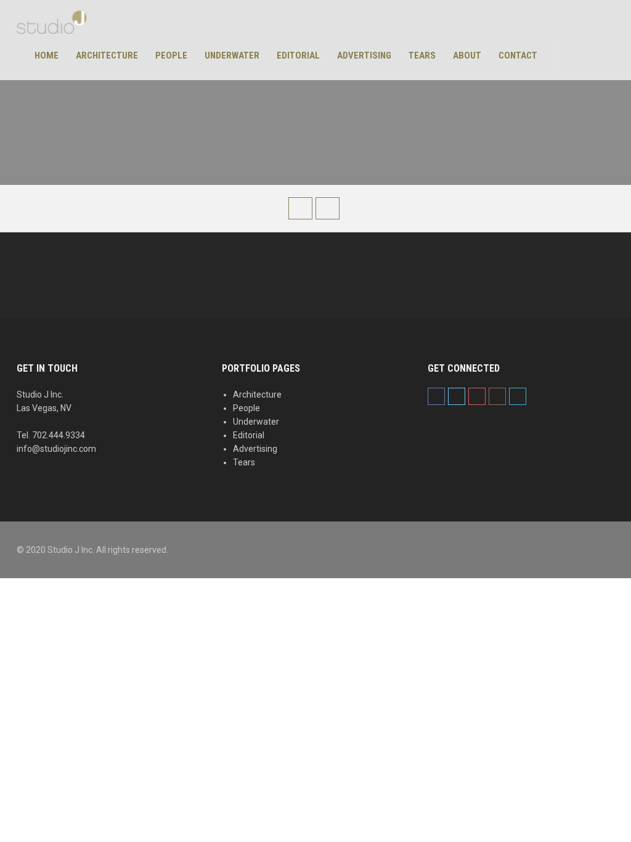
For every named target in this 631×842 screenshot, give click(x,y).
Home (47, 55)
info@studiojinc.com (56, 449)
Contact (518, 55)
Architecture (107, 55)
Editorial (298, 55)
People (171, 55)
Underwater (232, 55)
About (467, 55)
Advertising (364, 55)
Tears (422, 55)
